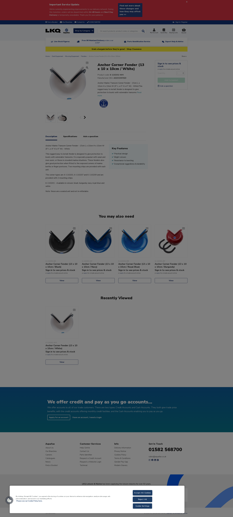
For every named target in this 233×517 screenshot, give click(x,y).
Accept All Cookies (142, 493)
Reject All (142, 499)
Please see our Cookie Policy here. (29, 501)
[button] (9, 500)
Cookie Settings (142, 506)
